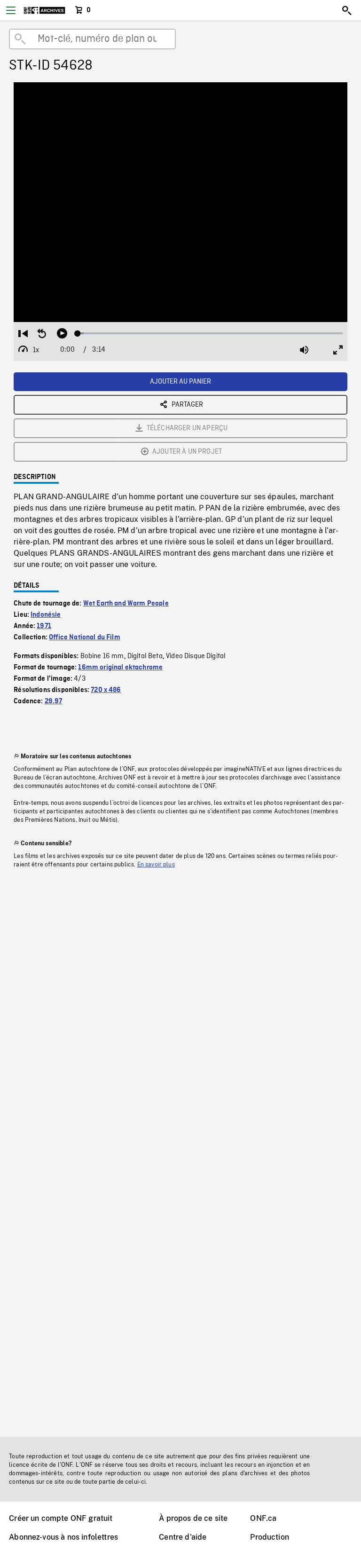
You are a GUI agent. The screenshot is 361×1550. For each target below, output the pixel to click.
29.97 (54, 701)
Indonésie (46, 615)
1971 (44, 626)
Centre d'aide (182, 1537)
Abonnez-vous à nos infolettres (63, 1537)
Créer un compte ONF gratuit (60, 1518)
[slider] (210, 333)
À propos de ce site (193, 1518)
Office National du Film (84, 637)
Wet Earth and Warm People (126, 603)
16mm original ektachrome (120, 667)
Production (269, 1537)
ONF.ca (263, 1518)
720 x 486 (106, 690)
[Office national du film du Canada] (44, 10)
